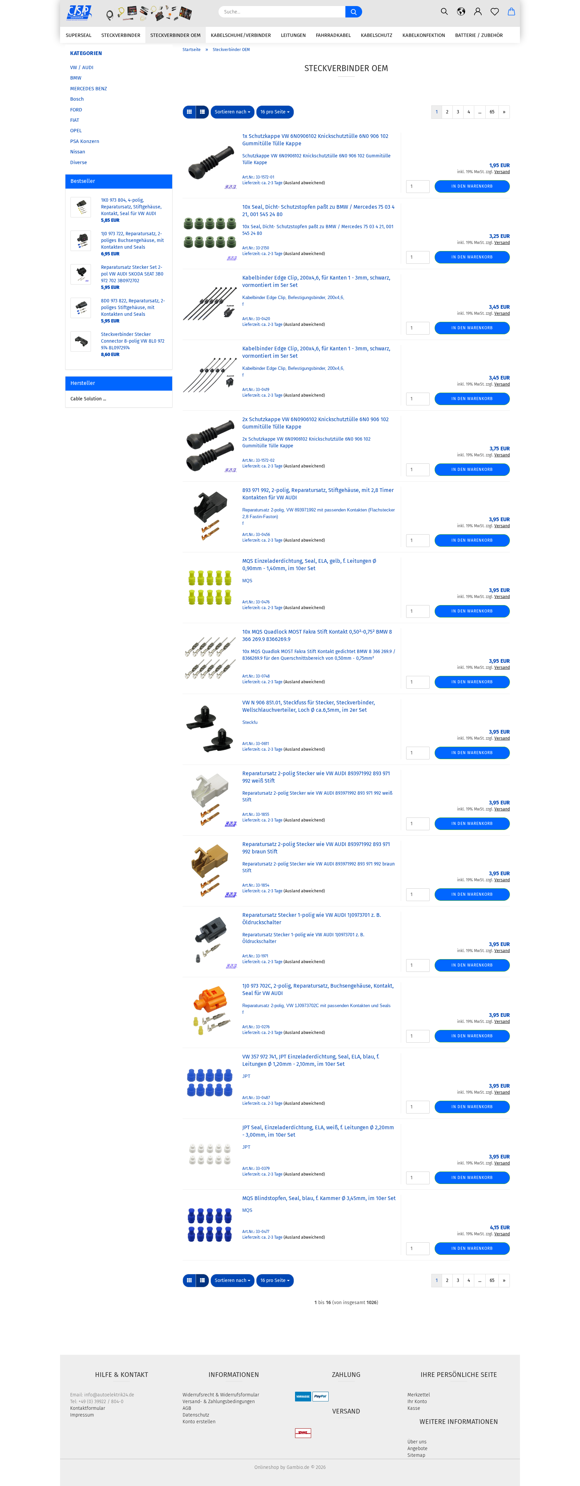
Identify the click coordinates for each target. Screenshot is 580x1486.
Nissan (77, 152)
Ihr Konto (417, 1401)
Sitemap (416, 1455)
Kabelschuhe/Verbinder (241, 35)
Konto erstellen (199, 1422)
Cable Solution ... (88, 399)
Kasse (413, 1408)
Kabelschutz (376, 35)
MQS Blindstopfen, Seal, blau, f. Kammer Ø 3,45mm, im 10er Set (319, 1198)
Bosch (77, 99)
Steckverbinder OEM (175, 35)
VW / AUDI (81, 67)
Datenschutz (196, 1415)
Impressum (82, 1415)
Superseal (78, 35)
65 (492, 112)
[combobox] (232, 112)
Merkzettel (418, 1395)
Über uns (417, 1442)
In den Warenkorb (472, 186)
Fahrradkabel (333, 35)
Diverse (78, 162)
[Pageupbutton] (561, 1476)
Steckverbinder (120, 35)
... (479, 112)
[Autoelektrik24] (136, 13)
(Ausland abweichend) (304, 183)
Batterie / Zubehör (479, 35)
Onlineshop (266, 1467)
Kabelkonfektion (423, 35)
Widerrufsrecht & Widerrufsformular (221, 1395)
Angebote (417, 1448)
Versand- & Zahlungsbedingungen (219, 1401)
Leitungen (293, 35)
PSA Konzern (84, 141)
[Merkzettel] (494, 11)
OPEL (76, 131)
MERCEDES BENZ (88, 89)
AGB (187, 1408)
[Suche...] (353, 11)
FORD (76, 110)
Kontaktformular (87, 1408)
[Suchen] (444, 11)
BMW (75, 78)
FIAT (74, 120)
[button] (461, 11)
